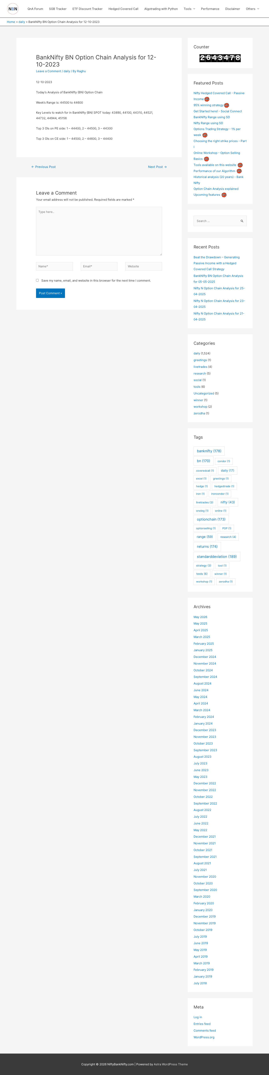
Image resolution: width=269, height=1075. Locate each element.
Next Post (157, 167)
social (198, 380)
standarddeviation (217, 556)
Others (250, 9)
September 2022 (205, 803)
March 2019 (202, 963)
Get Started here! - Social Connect (218, 111)
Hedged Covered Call (123, 9)
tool (222, 565)
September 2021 (205, 857)
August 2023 (202, 756)
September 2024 (205, 677)
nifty (228, 502)
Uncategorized (204, 393)
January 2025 (203, 650)
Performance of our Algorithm (214, 171)
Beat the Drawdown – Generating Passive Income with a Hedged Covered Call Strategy (217, 263)
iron (200, 493)
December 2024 (205, 657)
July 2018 (200, 983)
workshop (200, 406)
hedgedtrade (224, 486)
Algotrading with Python (161, 9)
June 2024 (201, 690)
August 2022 (202, 810)
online (220, 510)
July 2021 (200, 870)
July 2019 (200, 936)
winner (198, 400)
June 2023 (201, 770)
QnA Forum (35, 9)
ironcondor (220, 493)
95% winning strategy (209, 105)
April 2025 (201, 630)
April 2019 (201, 956)
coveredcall (205, 470)
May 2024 (200, 697)
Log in (198, 1017)
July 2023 (200, 763)
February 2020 (204, 903)
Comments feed (205, 1030)
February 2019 (203, 970)
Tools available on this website (215, 165)
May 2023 (200, 777)
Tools (187, 9)
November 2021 (205, 843)
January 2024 (203, 723)
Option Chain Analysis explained (216, 189)
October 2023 (203, 743)
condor (224, 461)
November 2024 (205, 663)
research (200, 373)
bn (203, 461)
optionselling (206, 528)
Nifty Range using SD (208, 123)
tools (197, 387)
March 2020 (202, 896)
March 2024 (202, 710)
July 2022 (200, 816)
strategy (203, 565)
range (205, 537)
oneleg (202, 510)
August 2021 (202, 863)
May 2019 (200, 950)
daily (67, 71)
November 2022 (205, 790)
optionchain (211, 519)
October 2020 (203, 883)
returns (207, 546)
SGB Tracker (58, 9)
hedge (202, 486)
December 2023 (205, 730)
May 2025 (200, 623)
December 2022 (205, 783)
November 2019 (205, 923)
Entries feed (202, 1024)
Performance (210, 9)
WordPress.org (204, 1037)
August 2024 (202, 683)
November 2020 (205, 876)
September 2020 (205, 890)
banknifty (209, 451)
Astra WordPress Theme (171, 1064)
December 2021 (205, 836)
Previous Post (43, 167)
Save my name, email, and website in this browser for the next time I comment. (96, 280)
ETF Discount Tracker (87, 9)
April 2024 (201, 703)
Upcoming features (207, 195)
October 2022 (203, 797)
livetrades (200, 367)
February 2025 (204, 643)
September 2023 (205, 750)
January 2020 (203, 910)
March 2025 (202, 637)
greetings (200, 360)
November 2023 (205, 737)
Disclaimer (232, 9)
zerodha (199, 413)
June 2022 (201, 823)
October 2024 (203, 670)
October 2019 (203, 930)
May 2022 (200, 830)
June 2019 (201, 943)
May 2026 (200, 617)
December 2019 (205, 916)
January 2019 (203, 976)
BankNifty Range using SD (212, 117)
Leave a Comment (48, 71)
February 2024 (204, 717)
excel (201, 478)
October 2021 (203, 850)
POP (226, 528)
